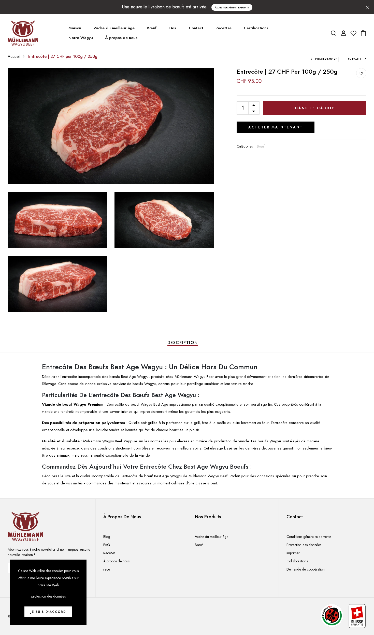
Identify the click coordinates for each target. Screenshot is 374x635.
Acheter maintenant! (232, 7)
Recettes (223, 28)
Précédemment (327, 58)
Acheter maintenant (275, 127)
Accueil (14, 56)
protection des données (48, 596)
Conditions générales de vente (308, 536)
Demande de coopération (305, 569)
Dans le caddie (314, 108)
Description (182, 343)
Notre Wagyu (80, 38)
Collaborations (297, 561)
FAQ (173, 28)
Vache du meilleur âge (114, 28)
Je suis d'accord (48, 612)
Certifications (256, 28)
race (106, 569)
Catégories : (245, 146)
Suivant (355, 58)
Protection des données (303, 544)
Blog (106, 536)
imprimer (293, 552)
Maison (74, 28)
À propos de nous (121, 38)
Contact (196, 28)
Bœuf (151, 28)
